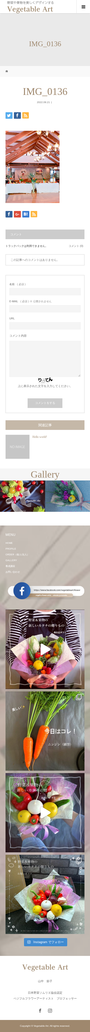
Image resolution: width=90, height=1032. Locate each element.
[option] (22, 496)
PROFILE (11, 548)
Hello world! (39, 437)
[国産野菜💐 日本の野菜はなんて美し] (45, 649)
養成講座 (10, 566)
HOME (9, 543)
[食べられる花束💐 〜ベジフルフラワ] (45, 812)
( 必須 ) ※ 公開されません (30, 301)
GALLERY (11, 560)
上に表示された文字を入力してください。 (45, 386)
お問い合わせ (13, 572)
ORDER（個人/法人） (17, 554)
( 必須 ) (17, 284)
